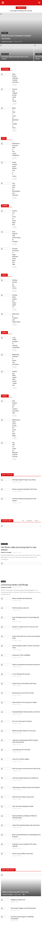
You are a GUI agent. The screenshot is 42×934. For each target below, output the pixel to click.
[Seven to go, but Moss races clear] (6, 856)
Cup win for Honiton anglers (20, 759)
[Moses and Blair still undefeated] (6, 600)
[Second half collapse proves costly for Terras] (6, 91)
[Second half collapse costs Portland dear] (5, 910)
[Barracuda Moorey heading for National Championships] (6, 818)
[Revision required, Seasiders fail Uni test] (6, 491)
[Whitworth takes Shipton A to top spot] (6, 733)
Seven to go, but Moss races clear (22, 853)
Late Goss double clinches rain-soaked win (25, 778)
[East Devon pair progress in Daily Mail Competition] (5, 919)
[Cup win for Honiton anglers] (6, 761)
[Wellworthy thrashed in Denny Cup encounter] (6, 357)
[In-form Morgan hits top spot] (6, 676)
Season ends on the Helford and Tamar (24, 683)
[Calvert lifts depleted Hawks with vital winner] (6, 827)
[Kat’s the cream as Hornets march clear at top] (6, 771)
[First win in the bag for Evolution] (6, 723)
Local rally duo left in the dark (21, 749)
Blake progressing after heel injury (15, 892)
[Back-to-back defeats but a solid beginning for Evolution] (6, 837)
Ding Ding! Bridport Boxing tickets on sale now (26, 712)
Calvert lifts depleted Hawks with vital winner (26, 825)
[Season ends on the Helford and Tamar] (6, 686)
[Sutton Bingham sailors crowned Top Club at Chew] (6, 648)
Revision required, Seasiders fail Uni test (24, 489)
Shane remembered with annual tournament (26, 664)
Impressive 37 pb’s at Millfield (21, 655)
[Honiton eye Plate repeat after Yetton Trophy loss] (6, 373)
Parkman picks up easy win (20, 608)
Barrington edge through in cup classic (24, 480)
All (23, 520)
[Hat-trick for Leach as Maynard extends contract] (6, 445)
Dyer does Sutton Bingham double (22, 806)
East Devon (5, 54)
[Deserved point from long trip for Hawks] (6, 704)
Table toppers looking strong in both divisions (26, 787)
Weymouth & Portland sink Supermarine (16, 318)
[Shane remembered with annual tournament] (6, 667)
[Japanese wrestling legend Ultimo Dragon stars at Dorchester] (6, 742)
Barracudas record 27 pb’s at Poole (23, 693)
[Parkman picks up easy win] (6, 610)
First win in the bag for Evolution (22, 721)
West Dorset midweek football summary (15, 78)
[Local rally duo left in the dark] (6, 752)
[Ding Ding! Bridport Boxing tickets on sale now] (6, 714)
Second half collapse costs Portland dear (23, 908)
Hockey (3, 581)
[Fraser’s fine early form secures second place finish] (6, 638)
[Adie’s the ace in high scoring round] (6, 799)
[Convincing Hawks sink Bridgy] (21, 572)
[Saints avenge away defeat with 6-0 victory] (6, 164)
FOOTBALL (5, 69)
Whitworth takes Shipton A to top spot (24, 731)
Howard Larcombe (7, 41)
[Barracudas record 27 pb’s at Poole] (6, 695)
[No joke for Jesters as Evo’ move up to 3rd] (6, 629)
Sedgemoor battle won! (18, 900)
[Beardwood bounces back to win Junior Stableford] (6, 146)
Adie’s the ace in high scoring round (23, 797)
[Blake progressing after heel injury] (21, 885)
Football (4, 32)
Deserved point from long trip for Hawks (24, 702)
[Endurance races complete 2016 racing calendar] (6, 846)
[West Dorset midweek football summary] (21, 28)
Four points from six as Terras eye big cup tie (21, 11)
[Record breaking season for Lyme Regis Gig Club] (6, 619)
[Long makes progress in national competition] (6, 340)
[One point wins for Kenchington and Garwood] (6, 185)
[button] (39, 2)
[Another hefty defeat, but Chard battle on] (6, 297)
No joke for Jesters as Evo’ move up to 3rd (25, 627)
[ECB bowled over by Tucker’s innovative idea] (6, 403)
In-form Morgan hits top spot (21, 674)
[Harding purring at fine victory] (6, 282)
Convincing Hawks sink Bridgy (14, 585)
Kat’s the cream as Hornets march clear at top (26, 768)
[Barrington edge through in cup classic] (6, 482)
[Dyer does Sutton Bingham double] (6, 808)
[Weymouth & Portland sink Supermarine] (6, 316)
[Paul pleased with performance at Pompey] (6, 234)
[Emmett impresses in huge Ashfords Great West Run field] (6, 251)
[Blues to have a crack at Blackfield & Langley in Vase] (6, 110)
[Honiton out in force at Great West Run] (6, 213)
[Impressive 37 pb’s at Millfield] (6, 657)
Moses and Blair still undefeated (22, 598)
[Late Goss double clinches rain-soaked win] (6, 780)
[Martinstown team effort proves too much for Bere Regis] (6, 422)
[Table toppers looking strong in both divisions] (6, 789)
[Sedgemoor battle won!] (5, 902)
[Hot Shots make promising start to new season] (17, 56)
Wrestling (29, 520)
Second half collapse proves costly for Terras (14, 95)
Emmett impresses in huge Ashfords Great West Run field (15, 256)
